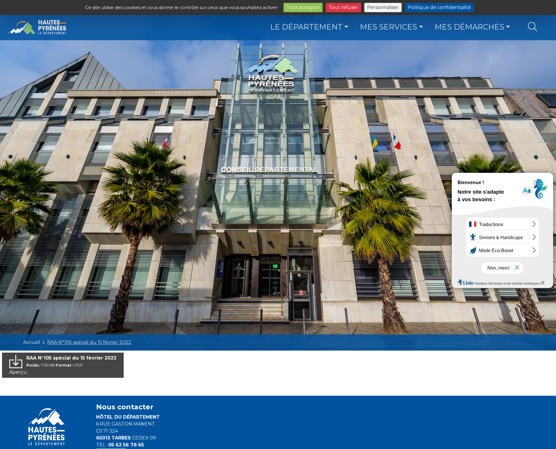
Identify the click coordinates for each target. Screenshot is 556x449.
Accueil (31, 342)
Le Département (306, 26)
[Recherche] (532, 27)
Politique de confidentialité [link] (439, 7)
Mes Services (388, 26)
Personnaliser (383, 7)
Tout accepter (303, 7)
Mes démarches (469, 26)
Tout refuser (343, 7)
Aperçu (18, 372)
